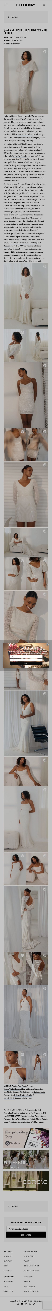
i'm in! (26, 663)
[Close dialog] (47, 644)
